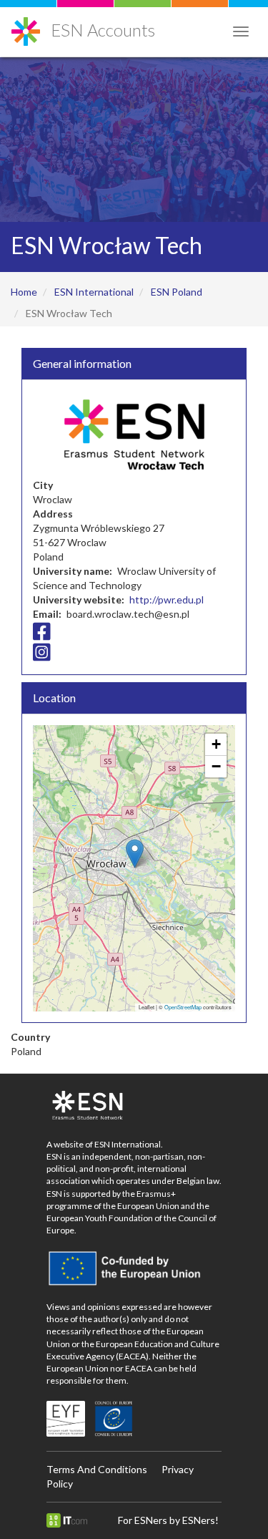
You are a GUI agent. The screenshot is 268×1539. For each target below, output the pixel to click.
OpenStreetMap (183, 1007)
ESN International (94, 292)
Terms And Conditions (96, 1469)
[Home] (26, 26)
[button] (135, 853)
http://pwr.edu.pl (166, 599)
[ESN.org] (134, 1106)
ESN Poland (176, 292)
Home (24, 292)
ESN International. (128, 1144)
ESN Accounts (103, 29)
